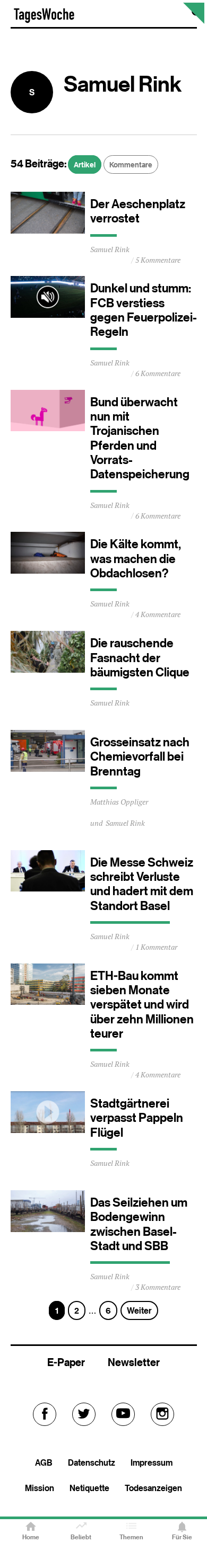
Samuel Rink (110, 249)
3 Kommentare (157, 1287)
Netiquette (89, 1488)
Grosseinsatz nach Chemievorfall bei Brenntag (139, 756)
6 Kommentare (157, 373)
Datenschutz (91, 1462)
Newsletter (134, 1362)
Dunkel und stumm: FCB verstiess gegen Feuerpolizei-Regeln (143, 310)
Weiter (139, 1310)
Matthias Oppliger (119, 802)
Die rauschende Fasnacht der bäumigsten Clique (139, 657)
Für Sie (182, 1536)
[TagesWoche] (44, 20)
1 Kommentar (156, 947)
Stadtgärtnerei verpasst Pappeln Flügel (136, 1117)
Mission (39, 1488)
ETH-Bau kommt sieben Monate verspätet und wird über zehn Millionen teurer (142, 1004)
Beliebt (81, 1536)
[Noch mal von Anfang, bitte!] (193, 20)
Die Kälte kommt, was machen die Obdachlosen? (135, 558)
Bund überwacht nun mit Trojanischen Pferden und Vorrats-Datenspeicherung (139, 438)
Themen (131, 1536)
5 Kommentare (157, 260)
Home (30, 1536)
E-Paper (66, 1362)
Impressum (151, 1462)
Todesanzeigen (153, 1488)
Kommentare (130, 164)
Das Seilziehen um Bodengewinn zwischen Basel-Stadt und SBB (138, 1224)
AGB (44, 1462)
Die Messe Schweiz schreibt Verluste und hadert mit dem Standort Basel (141, 884)
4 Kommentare (157, 614)
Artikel (85, 164)
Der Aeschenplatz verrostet (137, 211)
